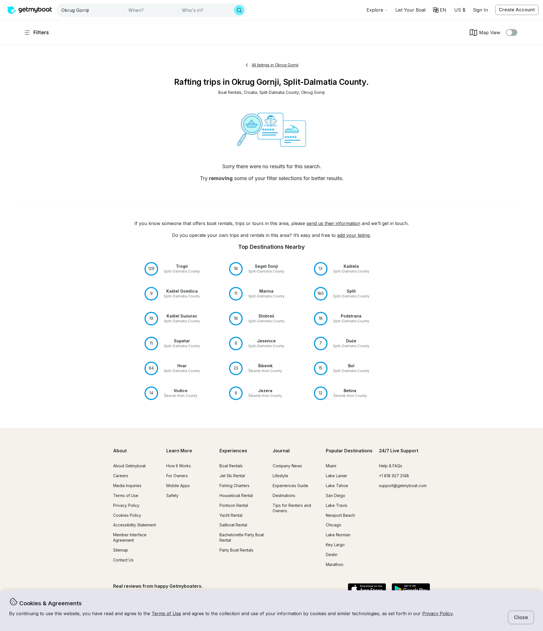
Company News (287, 465)
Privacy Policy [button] (437, 613)
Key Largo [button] (335, 544)
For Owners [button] (177, 475)
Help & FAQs (390, 465)
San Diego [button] (335, 495)
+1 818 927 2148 (394, 475)
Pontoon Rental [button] (233, 505)
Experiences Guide (290, 485)
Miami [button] (331, 465)
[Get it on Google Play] (411, 589)
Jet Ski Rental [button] (232, 475)
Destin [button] (331, 554)
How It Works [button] (178, 465)
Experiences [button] (233, 450)
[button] (410, 10)
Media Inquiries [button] (127, 485)
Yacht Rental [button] (230, 515)
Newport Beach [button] (340, 515)
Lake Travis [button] (336, 505)
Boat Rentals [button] (231, 465)
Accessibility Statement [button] (134, 524)
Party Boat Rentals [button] (236, 550)
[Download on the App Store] (367, 589)
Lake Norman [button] (338, 534)
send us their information (333, 223)
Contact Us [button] (123, 559)
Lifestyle (280, 475)
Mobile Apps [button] (178, 485)
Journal (281, 450)
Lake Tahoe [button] (337, 485)
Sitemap (120, 550)
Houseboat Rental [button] (236, 495)
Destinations (284, 495)
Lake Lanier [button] (336, 475)
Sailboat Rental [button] (233, 524)
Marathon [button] (334, 564)
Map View (489, 32)
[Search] (239, 10)
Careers (120, 475)
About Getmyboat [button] (129, 465)
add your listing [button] (353, 235)
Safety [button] (172, 495)
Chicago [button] (333, 524)
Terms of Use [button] (166, 613)
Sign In (480, 10)
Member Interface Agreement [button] (129, 537)
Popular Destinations (349, 450)
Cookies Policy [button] (127, 515)
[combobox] (91, 10)
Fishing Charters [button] (234, 485)
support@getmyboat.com (402, 485)
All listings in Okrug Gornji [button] (275, 64)
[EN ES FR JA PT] (439, 10)
